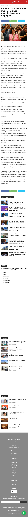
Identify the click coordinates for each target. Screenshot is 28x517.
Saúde (5, 272)
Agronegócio (14, 462)
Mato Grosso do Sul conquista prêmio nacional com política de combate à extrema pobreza (16, 241)
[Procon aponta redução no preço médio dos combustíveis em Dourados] (4, 343)
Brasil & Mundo (14, 464)
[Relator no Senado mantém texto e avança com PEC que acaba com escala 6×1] (4, 254)
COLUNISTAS (4, 396)
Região (14, 473)
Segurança (6, 276)
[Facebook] (12, 491)
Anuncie (14, 484)
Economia (14, 468)
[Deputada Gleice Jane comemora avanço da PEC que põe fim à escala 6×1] (4, 222)
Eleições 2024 (8, 5)
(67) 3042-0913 (14, 453)
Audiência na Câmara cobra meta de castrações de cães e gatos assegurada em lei (17, 229)
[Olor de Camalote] (4, 420)
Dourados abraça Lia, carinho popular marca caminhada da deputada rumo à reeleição (15, 202)
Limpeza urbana (7, 282)
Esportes (14, 472)
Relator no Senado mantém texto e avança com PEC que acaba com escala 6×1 (17, 254)
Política (14, 475)
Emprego (6, 278)
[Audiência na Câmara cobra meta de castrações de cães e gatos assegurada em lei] (4, 229)
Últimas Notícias (14, 460)
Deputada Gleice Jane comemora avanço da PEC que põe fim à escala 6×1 (17, 223)
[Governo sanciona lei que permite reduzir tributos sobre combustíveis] (4, 235)
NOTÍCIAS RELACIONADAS (7, 197)
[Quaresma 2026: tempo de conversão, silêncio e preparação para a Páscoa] (4, 426)
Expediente (14, 483)
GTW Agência (17, 513)
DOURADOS (4, 338)
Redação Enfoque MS (7, 17)
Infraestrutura (7, 280)
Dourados (14, 467)
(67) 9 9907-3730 (14, 455)
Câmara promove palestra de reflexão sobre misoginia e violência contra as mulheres (17, 209)
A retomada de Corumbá (14, 405)
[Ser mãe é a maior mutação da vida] (4, 414)
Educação (14, 470)
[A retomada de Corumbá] (4, 407)
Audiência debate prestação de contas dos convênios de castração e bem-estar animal (17, 248)
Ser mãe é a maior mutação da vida (16, 412)
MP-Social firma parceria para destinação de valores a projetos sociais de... (17, 368)
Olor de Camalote (13, 418)
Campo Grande (14, 465)
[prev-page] (2, 259)
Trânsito (6, 274)
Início (2, 5)
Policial (14, 476)
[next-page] (4, 259)
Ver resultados (14, 287)
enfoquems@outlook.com (14, 447)
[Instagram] (15, 491)
